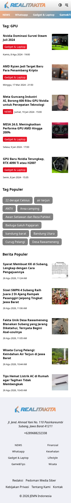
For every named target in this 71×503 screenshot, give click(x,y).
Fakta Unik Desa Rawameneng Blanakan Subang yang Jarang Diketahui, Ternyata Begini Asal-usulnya (25, 326)
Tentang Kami (40, 487)
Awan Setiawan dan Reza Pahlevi (27, 217)
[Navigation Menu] (66, 5)
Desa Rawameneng (45, 242)
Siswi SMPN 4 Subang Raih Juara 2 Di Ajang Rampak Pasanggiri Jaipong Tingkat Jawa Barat (22, 296)
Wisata (53, 464)
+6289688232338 (35, 433)
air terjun (43, 200)
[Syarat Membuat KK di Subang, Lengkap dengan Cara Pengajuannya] (60, 270)
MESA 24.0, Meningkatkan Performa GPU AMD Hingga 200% (22, 128)
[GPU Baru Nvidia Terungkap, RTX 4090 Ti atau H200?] (60, 165)
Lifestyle (53, 457)
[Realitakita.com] (25, 5)
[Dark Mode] (60, 5)
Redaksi (17, 480)
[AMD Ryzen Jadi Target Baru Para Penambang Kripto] (60, 72)
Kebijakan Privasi (17, 487)
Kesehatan (52, 451)
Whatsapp (21, 14)
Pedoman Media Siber (41, 480)
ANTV (9, 209)
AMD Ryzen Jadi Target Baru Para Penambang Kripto (23, 68)
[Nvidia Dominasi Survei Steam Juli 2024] (60, 42)
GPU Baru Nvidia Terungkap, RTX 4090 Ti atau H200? (23, 161)
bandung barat (15, 234)
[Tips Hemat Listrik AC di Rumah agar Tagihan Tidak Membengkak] (60, 382)
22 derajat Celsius (17, 200)
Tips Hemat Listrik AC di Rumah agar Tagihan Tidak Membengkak (26, 380)
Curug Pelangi (15, 242)
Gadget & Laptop (43, 14)
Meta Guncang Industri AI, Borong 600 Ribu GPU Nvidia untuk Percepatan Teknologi (26, 101)
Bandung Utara (44, 234)
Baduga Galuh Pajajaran (22, 225)
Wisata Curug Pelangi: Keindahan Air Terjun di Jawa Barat (24, 354)
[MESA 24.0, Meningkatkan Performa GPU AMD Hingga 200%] (60, 130)
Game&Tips (18, 464)
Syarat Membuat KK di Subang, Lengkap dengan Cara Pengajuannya (25, 268)
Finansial (52, 445)
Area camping (29, 209)
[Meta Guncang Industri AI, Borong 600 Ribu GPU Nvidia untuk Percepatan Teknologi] (60, 103)
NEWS (6, 14)
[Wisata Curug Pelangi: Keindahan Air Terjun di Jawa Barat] (60, 356)
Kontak (58, 487)
